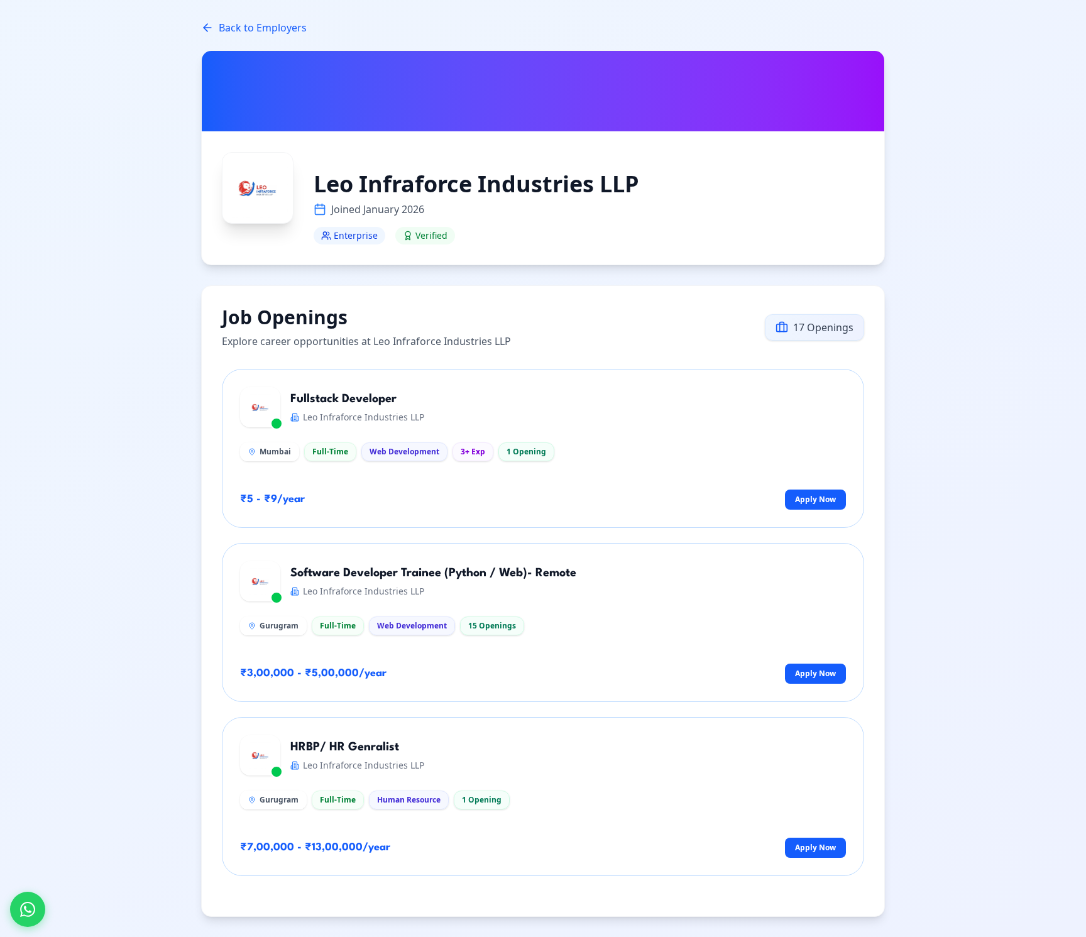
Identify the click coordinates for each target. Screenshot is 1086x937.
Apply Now (815, 499)
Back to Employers (263, 28)
